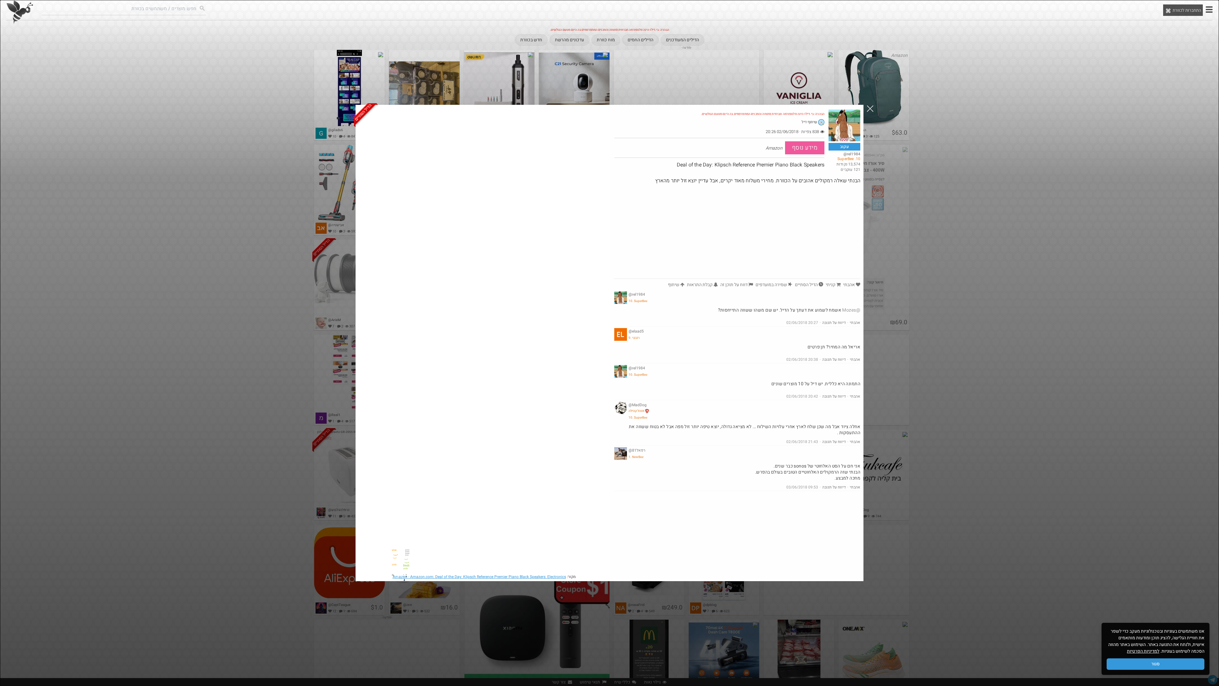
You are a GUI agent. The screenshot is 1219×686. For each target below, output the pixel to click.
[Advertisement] (737, 231)
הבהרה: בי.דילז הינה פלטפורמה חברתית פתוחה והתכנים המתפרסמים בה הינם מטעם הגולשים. (762, 114)
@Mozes (851, 310)
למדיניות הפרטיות (1143, 651)
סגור (1155, 664)
